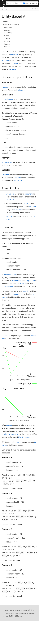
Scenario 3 (7, 44)
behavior (17, 178)
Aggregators (7, 162)
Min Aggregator (24, 437)
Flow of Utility (7, 33)
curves (9, 425)
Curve (4, 147)
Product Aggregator (10, 434)
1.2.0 (34, 9)
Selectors (6, 175)
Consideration (7, 99)
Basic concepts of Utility (11, 24)
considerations (17, 294)
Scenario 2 (7, 41)
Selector (7, 30)
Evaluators (8, 27)
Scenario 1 (7, 38)
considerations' (10, 274)
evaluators (18, 181)
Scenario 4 (7, 47)
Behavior (12, 69)
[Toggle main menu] (38, 3)
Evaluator (26, 204)
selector (18, 442)
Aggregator (30, 280)
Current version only (31, 3)
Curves (15, 63)
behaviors (29, 194)
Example (6, 36)
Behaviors (14, 54)
